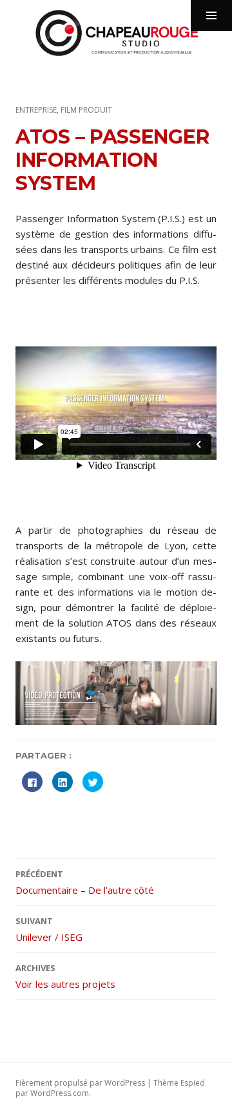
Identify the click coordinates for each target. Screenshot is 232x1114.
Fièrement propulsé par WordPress (80, 1082)
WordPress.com (59, 1093)
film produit (86, 109)
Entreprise (36, 109)
